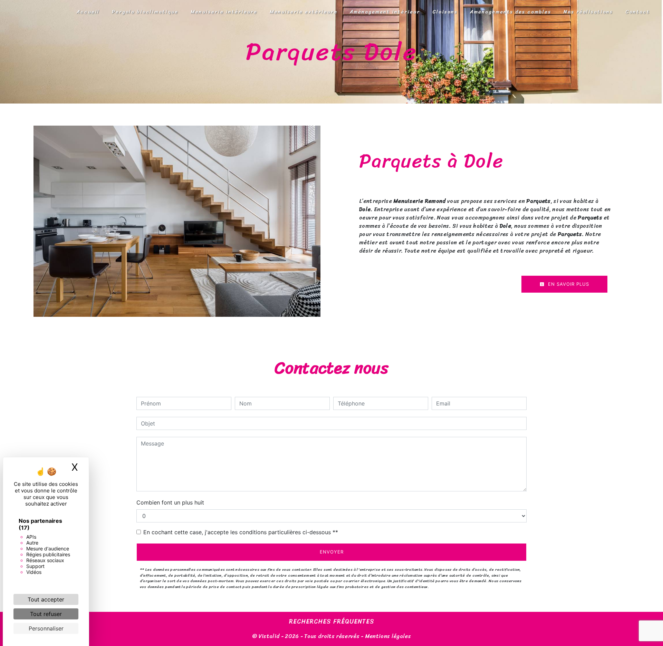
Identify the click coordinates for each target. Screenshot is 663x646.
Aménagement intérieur (385, 11)
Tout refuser (46, 613)
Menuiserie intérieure (224, 11)
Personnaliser (46, 628)
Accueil (88, 11)
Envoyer (332, 552)
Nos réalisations (588, 11)
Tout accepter (46, 599)
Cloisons (445, 11)
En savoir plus (567, 284)
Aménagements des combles (510, 11)
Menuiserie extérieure (303, 11)
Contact (637, 11)
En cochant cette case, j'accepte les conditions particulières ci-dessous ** (240, 532)
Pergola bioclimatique (145, 11)
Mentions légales (387, 636)
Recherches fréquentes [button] (331, 621)
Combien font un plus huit (170, 502)
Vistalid (269, 636)
